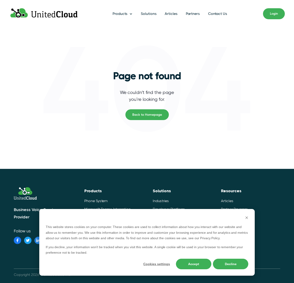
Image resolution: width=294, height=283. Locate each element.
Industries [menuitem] (161, 201)
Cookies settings (156, 264)
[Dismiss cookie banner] (246, 218)
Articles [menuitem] (227, 201)
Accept (193, 264)
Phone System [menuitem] (96, 201)
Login (274, 13)
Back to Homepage (147, 114)
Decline (231, 264)
